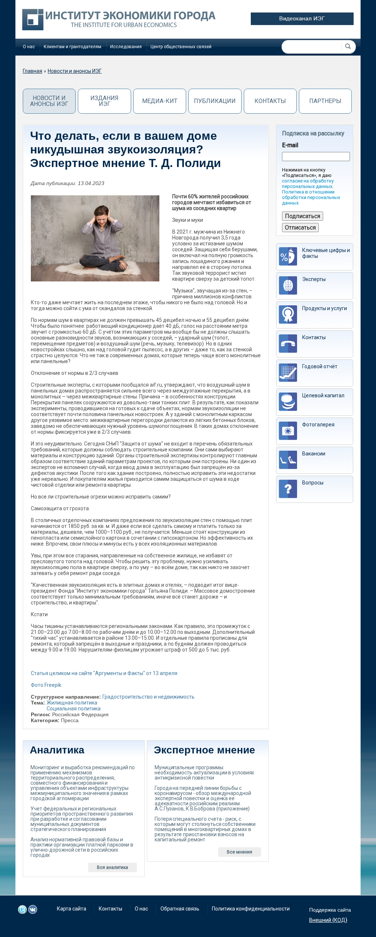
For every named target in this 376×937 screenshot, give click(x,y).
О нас (29, 46)
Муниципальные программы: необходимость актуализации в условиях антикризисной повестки (204, 772)
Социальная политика (74, 708)
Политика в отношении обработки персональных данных (311, 197)
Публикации (215, 100)
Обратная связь (179, 909)
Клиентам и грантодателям (72, 46)
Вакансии (313, 454)
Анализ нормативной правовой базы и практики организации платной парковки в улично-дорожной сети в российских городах (81, 847)
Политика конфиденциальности (251, 909)
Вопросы (312, 483)
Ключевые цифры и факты (326, 253)
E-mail (290, 145)
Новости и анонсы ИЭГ (75, 71)
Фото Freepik (46, 685)
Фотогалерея (318, 424)
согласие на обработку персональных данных (308, 183)
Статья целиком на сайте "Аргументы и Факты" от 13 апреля (104, 673)
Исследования (126, 46)
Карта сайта (71, 909)
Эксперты (314, 279)
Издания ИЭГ (104, 101)
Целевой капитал (323, 395)
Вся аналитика (112, 867)
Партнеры (325, 100)
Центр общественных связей (181, 46)
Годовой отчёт (319, 366)
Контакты (270, 100)
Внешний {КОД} (328, 920)
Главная (32, 71)
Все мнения (239, 852)
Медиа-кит (159, 100)
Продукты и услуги (324, 308)
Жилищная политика (72, 703)
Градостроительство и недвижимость (148, 697)
